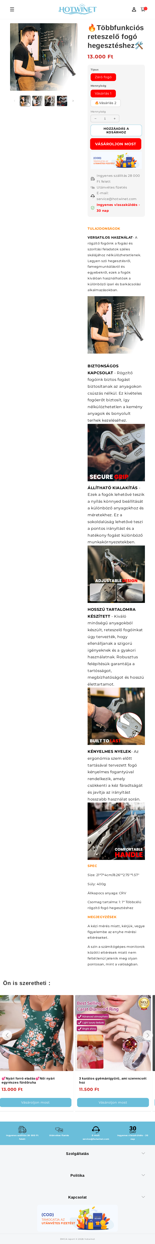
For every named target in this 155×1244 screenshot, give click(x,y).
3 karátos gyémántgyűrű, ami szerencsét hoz (112, 1080)
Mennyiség (98, 111)
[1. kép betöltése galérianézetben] (25, 101)
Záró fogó (103, 77)
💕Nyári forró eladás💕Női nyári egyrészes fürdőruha (28, 1080)
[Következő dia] (73, 100)
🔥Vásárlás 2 (105, 103)
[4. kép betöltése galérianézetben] (62, 101)
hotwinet (90, 1239)
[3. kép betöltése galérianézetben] (50, 101)
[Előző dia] (14, 100)
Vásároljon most (116, 144)
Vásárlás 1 (103, 93)
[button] (7, 1035)
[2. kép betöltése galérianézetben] (37, 101)
